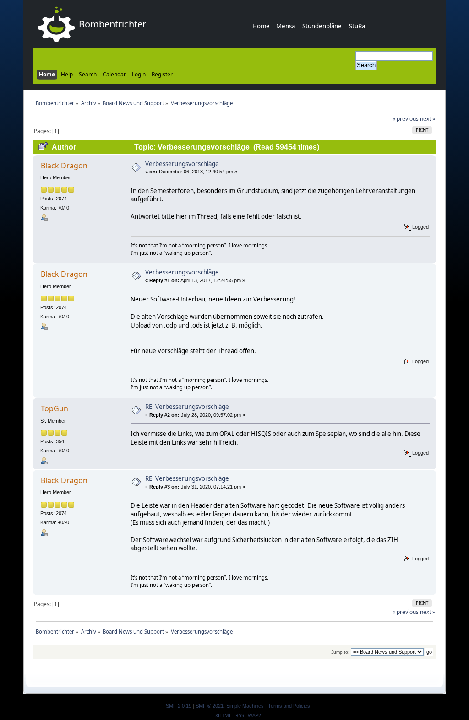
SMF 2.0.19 (178, 706)
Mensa (285, 26)
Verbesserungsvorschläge (182, 164)
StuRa (357, 26)
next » (427, 119)
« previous (406, 119)
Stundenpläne (322, 26)
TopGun (54, 408)
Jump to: (340, 652)
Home (261, 26)
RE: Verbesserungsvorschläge (187, 407)
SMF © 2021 (210, 706)
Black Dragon (64, 166)
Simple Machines (245, 706)
